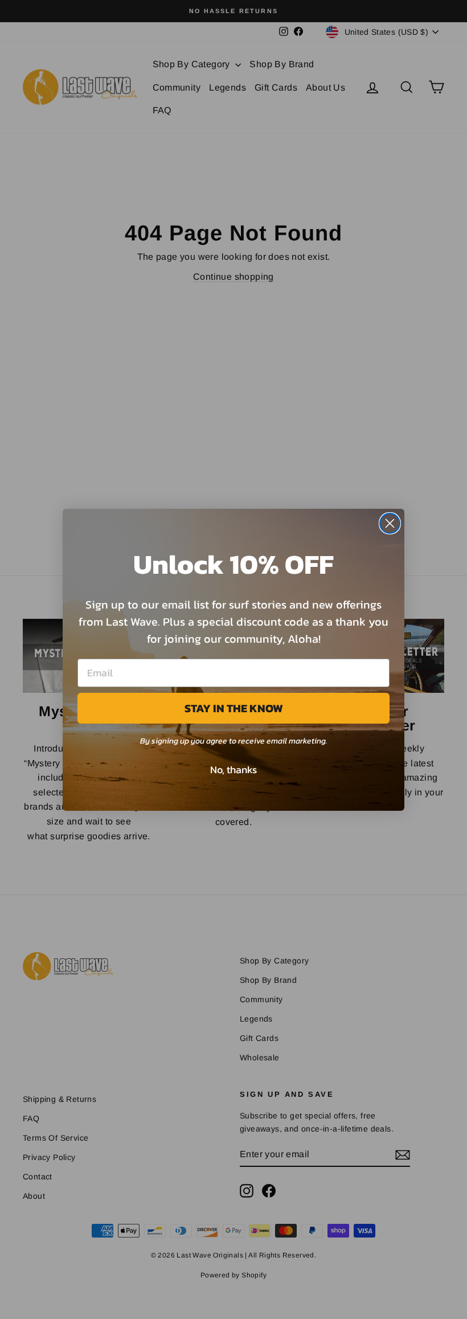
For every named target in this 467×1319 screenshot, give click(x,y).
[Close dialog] (390, 523)
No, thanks (233, 769)
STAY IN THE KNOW (234, 708)
